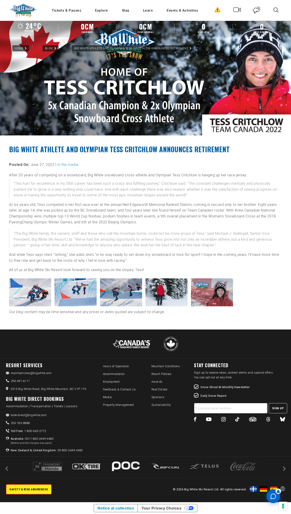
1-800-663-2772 (28, 431)
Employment (111, 381)
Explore (101, 10)
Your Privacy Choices (161, 508)
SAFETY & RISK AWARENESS (28, 489)
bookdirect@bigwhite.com (29, 415)
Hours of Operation (116, 366)
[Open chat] (273, 496)
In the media (67, 164)
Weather (256, 10)
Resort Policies (161, 374)
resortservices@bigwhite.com (31, 373)
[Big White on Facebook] (195, 420)
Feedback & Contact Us (119, 389)
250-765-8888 (20, 423)
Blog (49, 48)
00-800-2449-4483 (47, 450)
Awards (157, 381)
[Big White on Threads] (268, 420)
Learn (148, 10)
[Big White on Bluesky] (282, 420)
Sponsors (158, 397)
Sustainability (161, 405)
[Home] (24, 10)
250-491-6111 (20, 381)
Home (19, 48)
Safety (217, 10)
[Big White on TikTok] (237, 420)
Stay (125, 10)
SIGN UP (278, 408)
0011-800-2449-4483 (32, 440)
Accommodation (114, 374)
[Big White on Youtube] (208, 420)
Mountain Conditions (165, 366)
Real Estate (159, 389)
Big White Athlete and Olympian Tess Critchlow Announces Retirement (131, 48)
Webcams (237, 10)
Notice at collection (116, 508)
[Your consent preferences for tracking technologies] (283, 506)
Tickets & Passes (66, 10)
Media (107, 397)
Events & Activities (182, 10)
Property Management (118, 405)
